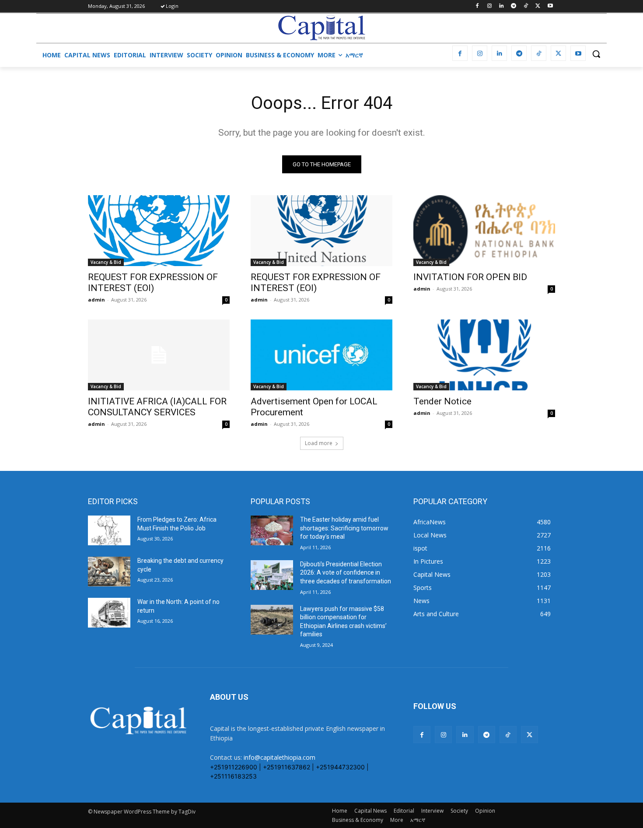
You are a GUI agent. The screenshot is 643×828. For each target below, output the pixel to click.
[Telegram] (514, 6)
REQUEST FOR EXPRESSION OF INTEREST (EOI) (153, 282)
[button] (596, 53)
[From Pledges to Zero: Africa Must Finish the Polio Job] (109, 530)
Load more (318, 443)
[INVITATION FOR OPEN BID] (484, 230)
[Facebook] (477, 6)
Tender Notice (442, 401)
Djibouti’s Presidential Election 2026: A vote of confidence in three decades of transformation (345, 573)
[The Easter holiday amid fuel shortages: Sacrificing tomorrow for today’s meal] (272, 530)
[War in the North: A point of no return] (109, 613)
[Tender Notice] (484, 354)
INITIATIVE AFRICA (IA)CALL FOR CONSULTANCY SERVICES (157, 407)
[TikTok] (526, 6)
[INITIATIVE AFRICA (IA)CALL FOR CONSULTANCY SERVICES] (159, 354)
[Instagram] (489, 6)
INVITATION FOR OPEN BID (470, 277)
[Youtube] (550, 6)
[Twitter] (538, 6)
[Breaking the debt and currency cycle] (109, 571)
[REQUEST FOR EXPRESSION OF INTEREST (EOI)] (159, 230)
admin (96, 299)
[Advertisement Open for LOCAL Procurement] (321, 354)
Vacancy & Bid (106, 262)
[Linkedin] (501, 6)
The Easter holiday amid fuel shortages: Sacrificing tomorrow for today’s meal (344, 528)
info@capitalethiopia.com (279, 757)
